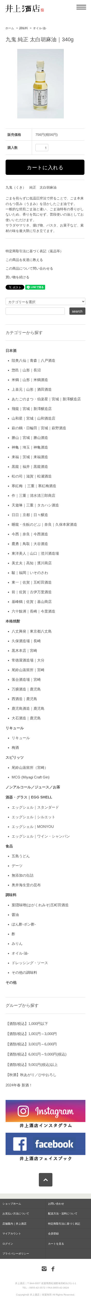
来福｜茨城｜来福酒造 (30, 457)
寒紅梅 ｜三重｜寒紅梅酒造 (34, 486)
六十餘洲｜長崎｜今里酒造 (33, 611)
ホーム (9, 28)
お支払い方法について (15, 1213)
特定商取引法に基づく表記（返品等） (34, 251)
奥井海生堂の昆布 (26, 885)
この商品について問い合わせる (29, 268)
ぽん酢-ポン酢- (24, 924)
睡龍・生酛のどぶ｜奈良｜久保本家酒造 (44, 524)
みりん (17, 943)
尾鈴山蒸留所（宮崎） (30, 767)
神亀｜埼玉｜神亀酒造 (30, 447)
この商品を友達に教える (24, 260)
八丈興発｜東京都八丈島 (32, 631)
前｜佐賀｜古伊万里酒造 (32, 592)
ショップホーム (11, 1203)
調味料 (23, 28)
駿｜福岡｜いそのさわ (30, 573)
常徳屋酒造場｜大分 (28, 660)
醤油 (15, 915)
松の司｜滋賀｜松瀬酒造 (32, 476)
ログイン (7, 1243)
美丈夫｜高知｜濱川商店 (32, 563)
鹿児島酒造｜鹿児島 (28, 708)
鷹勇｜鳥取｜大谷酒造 (30, 544)
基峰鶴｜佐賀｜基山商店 (32, 602)
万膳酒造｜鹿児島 (26, 689)
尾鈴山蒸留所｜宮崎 (28, 670)
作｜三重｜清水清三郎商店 (33, 495)
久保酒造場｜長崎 (26, 641)
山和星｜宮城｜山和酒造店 (33, 418)
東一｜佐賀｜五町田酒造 (32, 582)
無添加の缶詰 (22, 875)
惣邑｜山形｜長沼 (26, 370)
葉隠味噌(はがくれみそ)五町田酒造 (40, 905)
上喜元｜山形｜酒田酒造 (32, 389)
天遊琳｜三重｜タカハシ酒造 (35, 505)
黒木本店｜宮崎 (24, 650)
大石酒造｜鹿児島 (26, 718)
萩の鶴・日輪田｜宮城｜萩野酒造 (39, 428)
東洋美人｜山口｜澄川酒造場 (35, 553)
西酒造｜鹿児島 (24, 699)
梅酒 (15, 747)
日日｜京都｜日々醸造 (30, 515)
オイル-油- (40, 28)
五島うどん (21, 856)
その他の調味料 (24, 972)
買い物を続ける (17, 277)
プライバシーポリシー (15, 1253)
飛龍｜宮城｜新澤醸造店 (32, 409)
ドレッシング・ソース (30, 963)
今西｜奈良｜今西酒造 (30, 534)
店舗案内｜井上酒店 (14, 1223)
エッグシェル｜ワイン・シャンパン (41, 836)
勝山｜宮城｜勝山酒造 (30, 438)
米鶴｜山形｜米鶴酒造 (30, 380)
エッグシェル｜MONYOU (33, 827)
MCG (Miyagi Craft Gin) (31, 777)
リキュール (21, 738)
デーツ (17, 866)
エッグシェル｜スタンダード (35, 807)
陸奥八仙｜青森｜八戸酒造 (33, 360)
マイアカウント (11, 1233)
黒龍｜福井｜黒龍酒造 (30, 466)
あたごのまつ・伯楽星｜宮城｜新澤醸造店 (46, 399)
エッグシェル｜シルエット (33, 817)
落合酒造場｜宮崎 (26, 679)
